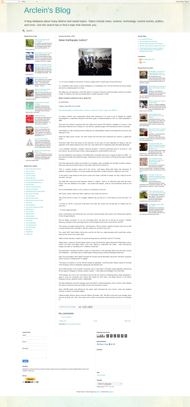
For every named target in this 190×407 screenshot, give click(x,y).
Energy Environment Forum (34, 182)
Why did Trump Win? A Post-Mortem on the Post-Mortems (43, 65)
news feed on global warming (34, 207)
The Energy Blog (31, 223)
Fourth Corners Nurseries (33, 187)
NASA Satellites (30, 205)
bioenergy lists (30, 173)
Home (95, 321)
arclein (144, 62)
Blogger (111, 392)
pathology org (30, 209)
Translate (111, 387)
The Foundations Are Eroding (148, 41)
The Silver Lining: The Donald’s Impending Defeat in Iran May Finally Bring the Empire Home (157, 177)
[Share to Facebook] (89, 307)
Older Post (127, 321)
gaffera (98, 392)
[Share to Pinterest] (91, 307)
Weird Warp (29, 232)
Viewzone (29, 229)
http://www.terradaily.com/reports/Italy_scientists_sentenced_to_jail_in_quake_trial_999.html (88, 110)
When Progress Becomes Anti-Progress (151, 43)
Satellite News (30, 214)
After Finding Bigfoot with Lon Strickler (42, 40)
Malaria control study (32, 198)
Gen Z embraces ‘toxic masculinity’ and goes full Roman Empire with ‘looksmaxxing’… (156, 161)
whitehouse (29, 234)
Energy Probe (30, 184)
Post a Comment (66, 317)
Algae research (30, 171)
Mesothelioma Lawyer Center (34, 200)
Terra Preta (29, 220)
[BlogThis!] (85, 307)
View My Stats (101, 375)
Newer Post (62, 321)
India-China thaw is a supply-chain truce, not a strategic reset (157, 130)
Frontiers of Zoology (32, 189)
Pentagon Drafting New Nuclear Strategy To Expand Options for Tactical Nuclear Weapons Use (157, 146)
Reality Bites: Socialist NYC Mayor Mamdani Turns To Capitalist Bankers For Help (157, 73)
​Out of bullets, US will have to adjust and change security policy (157, 88)
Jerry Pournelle (30, 196)
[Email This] (83, 307)
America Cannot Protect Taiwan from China (152, 46)
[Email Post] (79, 306)
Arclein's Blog (47, 10)
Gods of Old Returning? (42, 127)
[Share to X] (87, 307)
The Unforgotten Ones (148, 59)
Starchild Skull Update (41, 139)
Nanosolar (29, 202)
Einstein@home (30, 178)
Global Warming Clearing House (35, 191)
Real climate (29, 211)
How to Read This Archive (33, 169)
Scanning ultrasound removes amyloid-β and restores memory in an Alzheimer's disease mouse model (152, 49)
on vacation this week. (146, 39)
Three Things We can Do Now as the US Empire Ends (157, 192)
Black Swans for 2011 (41, 78)
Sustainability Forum (32, 218)
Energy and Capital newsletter (35, 180)
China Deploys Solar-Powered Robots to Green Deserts (156, 116)
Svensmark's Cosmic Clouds (43, 53)
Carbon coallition (31, 175)
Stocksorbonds (30, 216)
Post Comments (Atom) (74, 324)
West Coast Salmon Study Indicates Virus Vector (42, 90)
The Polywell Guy (31, 225)
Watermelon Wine (40, 115)
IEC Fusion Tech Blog (32, 193)
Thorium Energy (30, 227)
